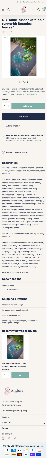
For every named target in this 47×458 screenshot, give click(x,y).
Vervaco (5, 32)
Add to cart (28, 106)
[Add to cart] (20, 380)
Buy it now (23, 116)
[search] (8, 10)
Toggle (22, 423)
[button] (9, 103)
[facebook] (15, 444)
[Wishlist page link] (33, 9)
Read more (32, 94)
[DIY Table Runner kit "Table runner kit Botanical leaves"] (15, 353)
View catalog (3, 10)
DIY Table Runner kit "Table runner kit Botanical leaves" (14, 370)
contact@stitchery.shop (36, 2)
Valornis (39, 451)
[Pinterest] (9, 444)
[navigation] (27, 82)
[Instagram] (3, 444)
